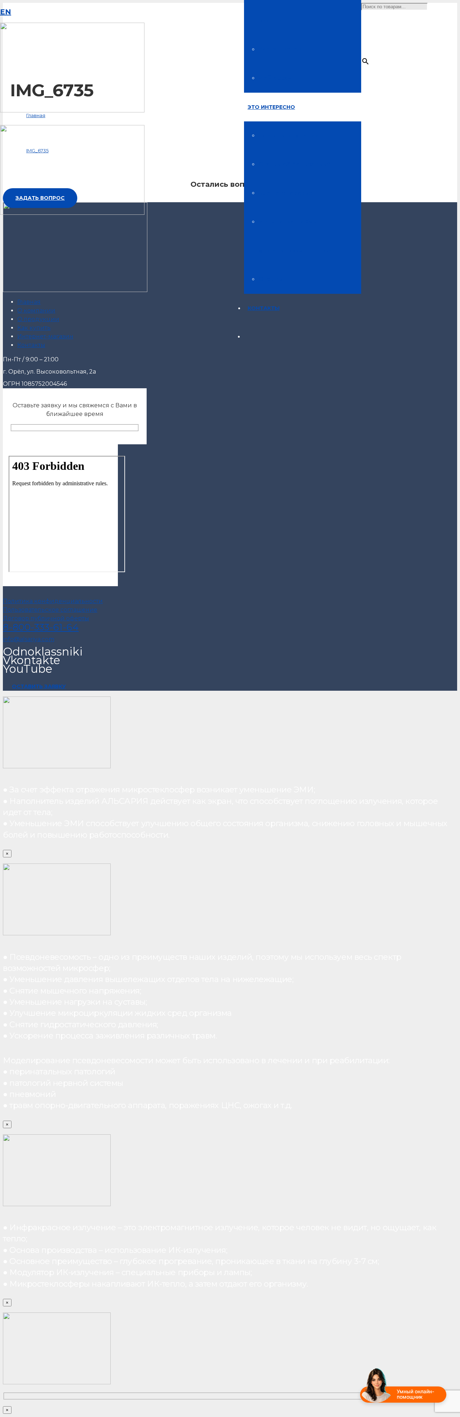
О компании (36, 310)
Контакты (31, 345)
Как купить (34, 327)
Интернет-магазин (45, 336)
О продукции (38, 319)
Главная (29, 301)
